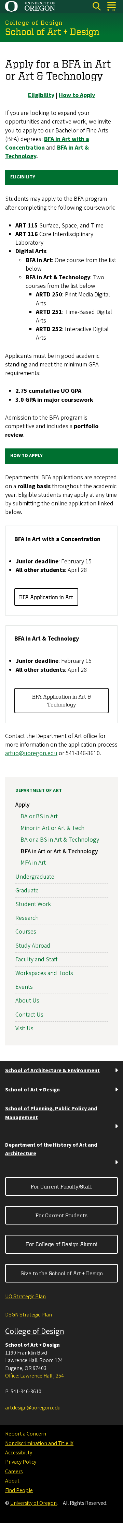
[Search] (96, 6)
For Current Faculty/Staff (61, 1186)
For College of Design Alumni (61, 1244)
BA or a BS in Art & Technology (59, 839)
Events (24, 987)
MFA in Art (33, 862)
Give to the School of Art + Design (61, 1273)
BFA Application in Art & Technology (61, 700)
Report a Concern (25, 1434)
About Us (27, 1000)
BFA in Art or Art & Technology (59, 851)
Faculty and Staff (36, 959)
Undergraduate (34, 876)
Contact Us (29, 1014)
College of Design (34, 1331)
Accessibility (18, 1452)
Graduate (27, 890)
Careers (14, 1471)
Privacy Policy (20, 1462)
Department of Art (38, 790)
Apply (22, 804)
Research (27, 918)
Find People (19, 1490)
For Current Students (61, 1215)
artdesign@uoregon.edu (32, 1407)
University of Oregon (33, 1503)
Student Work (33, 904)
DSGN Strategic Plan (28, 1315)
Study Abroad (32, 945)
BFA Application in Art (46, 597)
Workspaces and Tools (44, 973)
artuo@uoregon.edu (31, 753)
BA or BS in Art (39, 816)
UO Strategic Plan (25, 1296)
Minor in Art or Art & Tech (52, 828)
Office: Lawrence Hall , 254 (34, 1376)
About (12, 1481)
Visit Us (24, 1028)
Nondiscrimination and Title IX (39, 1443)
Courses (25, 931)
